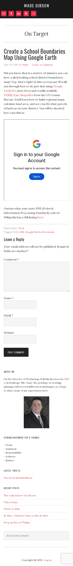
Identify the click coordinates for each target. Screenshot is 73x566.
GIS (22, 232)
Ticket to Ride (12, 508)
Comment (11, 259)
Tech (21, 228)
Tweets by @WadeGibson (18, 477)
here (40, 217)
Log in (47, 560)
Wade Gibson (36, 5)
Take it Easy (10, 502)
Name (9, 298)
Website (9, 332)
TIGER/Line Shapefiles (18, 95)
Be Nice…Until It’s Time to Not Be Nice (26, 515)
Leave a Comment (42, 64)
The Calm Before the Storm (19, 495)
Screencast (48, 232)
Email (8, 315)
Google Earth (33, 232)
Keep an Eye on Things (17, 522)
